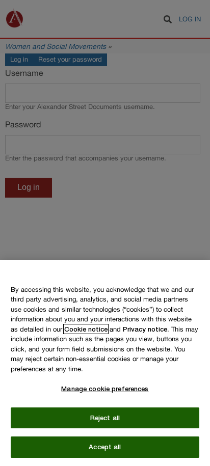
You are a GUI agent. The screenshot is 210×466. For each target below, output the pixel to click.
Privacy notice (145, 329)
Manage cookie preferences (104, 389)
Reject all (105, 418)
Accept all (105, 447)
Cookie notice (86, 329)
